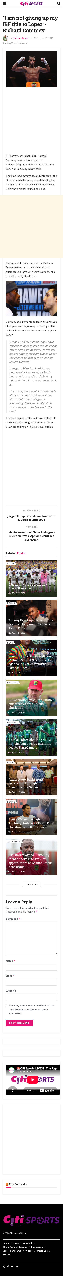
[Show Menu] (4, 3)
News (10, 643)
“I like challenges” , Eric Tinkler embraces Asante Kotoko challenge (31, 704)
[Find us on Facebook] (8, 1266)
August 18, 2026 (17, 712)
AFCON (10, 563)
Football (12, 682)
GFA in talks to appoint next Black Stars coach (28, 586)
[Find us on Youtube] (12, 1266)
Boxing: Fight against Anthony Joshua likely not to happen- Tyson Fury (30, 624)
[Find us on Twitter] (4, 1266)
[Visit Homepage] (31, 3)
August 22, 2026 (17, 593)
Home (6, 1243)
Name (10, 960)
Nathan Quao (20, 38)
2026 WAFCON (14, 841)
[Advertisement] (31, 121)
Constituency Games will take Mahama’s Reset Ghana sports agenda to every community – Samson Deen (30, 662)
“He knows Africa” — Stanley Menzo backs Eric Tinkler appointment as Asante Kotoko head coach (30, 861)
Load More (31, 884)
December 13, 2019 (43, 38)
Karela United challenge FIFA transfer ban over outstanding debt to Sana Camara (30, 744)
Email (10, 975)
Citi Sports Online (18, 1233)
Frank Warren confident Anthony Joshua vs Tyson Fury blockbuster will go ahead (31, 823)
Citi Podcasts (18, 1184)
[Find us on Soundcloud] (17, 1266)
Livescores (37, 1247)
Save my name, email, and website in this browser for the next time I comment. (31, 1009)
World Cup (42, 1250)
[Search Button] (58, 3)
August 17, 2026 (17, 832)
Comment (13, 918)
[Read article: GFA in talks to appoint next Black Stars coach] (31, 578)
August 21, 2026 (17, 633)
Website (11, 990)
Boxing (11, 603)
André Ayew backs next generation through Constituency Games (25, 783)
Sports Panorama (12, 1250)
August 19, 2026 (17, 672)
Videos (29, 1250)
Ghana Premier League (15, 1247)
